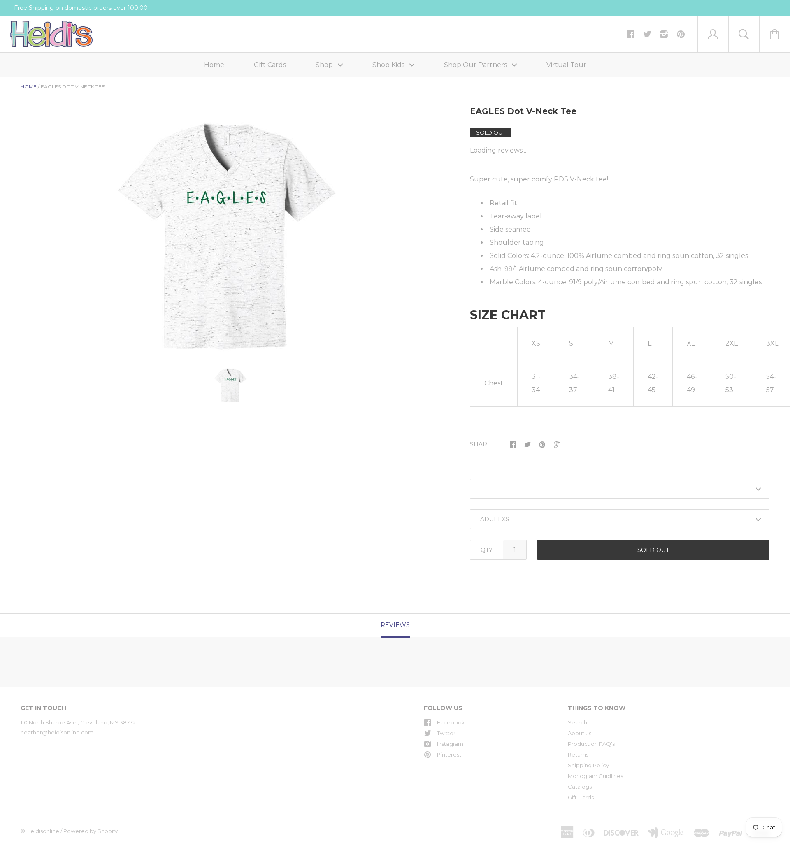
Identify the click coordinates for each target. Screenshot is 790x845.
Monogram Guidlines (595, 776)
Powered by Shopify (90, 831)
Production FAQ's (591, 744)
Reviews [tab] (395, 625)
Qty (487, 550)
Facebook (451, 722)
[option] (231, 236)
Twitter (446, 733)
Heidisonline (42, 831)
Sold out (653, 550)
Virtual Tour (566, 65)
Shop (325, 65)
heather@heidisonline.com (57, 732)
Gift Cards (270, 65)
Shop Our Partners (476, 65)
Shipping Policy (588, 765)
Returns (578, 754)
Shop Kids (389, 65)
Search (577, 722)
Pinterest (449, 754)
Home (214, 65)
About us (579, 733)
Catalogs (580, 786)
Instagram (450, 744)
